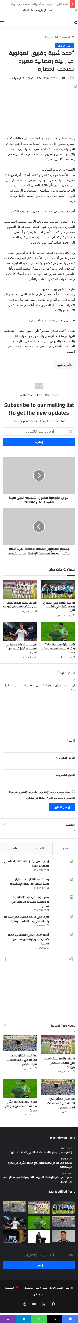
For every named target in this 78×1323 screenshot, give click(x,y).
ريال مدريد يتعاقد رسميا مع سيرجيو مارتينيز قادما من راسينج (21, 648)
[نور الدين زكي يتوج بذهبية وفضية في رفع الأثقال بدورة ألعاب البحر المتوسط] (63, 1236)
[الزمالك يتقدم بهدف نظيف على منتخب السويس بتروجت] (20, 589)
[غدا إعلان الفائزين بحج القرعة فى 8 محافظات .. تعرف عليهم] (20, 1043)
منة (67, 78)
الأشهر (65, 848)
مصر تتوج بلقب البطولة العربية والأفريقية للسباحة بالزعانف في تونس (30, 902)
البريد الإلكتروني (65, 757)
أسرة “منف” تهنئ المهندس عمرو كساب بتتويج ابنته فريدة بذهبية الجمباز (28, 939)
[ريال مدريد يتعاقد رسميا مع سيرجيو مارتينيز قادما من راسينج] (20, 631)
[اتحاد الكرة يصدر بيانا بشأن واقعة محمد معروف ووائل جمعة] (58, 631)
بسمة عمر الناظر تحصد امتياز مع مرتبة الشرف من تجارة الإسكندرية (29, 881)
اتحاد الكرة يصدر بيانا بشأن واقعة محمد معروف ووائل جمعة (58, 648)
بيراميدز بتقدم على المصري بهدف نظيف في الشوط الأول (59, 606)
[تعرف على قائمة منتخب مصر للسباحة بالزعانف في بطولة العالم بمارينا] (63, 922)
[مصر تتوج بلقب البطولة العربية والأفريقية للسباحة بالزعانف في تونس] (63, 902)
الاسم (71, 740)
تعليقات (13, 848)
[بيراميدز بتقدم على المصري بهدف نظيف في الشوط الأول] (58, 589)
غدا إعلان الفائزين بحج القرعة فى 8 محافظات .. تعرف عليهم (22, 1060)
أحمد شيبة (63, 365)
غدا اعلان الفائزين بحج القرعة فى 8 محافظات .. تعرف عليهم (60, 1103)
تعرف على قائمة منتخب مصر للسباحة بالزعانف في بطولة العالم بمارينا (26, 919)
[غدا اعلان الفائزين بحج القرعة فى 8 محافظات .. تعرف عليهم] (58, 1087)
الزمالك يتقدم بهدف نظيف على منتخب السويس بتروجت (20, 604)
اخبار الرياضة (52, 36)
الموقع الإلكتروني (65, 774)
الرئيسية (66, 36)
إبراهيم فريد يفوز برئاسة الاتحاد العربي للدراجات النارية (26, 864)
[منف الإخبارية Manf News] (39, 13)
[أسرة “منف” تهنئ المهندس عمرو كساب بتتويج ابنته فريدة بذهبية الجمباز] (63, 940)
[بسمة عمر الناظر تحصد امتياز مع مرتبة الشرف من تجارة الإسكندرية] (63, 884)
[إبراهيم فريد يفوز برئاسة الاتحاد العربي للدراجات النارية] (63, 866)
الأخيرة (39, 848)
